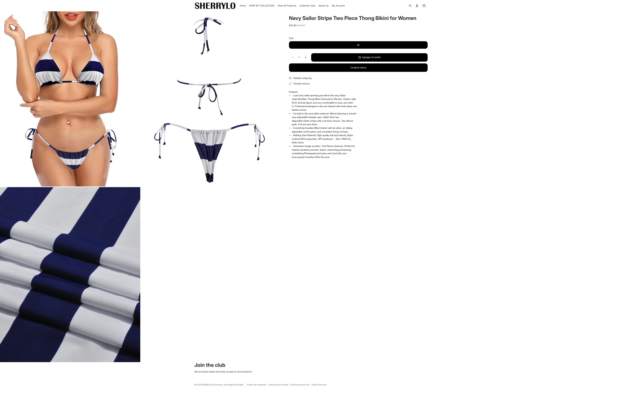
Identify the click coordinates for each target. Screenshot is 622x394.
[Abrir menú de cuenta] (416, 5)
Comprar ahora (358, 67)
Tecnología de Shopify (233, 384)
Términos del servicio (300, 384)
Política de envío (319, 384)
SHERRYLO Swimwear (212, 384)
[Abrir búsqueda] (410, 5)
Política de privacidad (278, 384)
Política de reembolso (257, 384)
